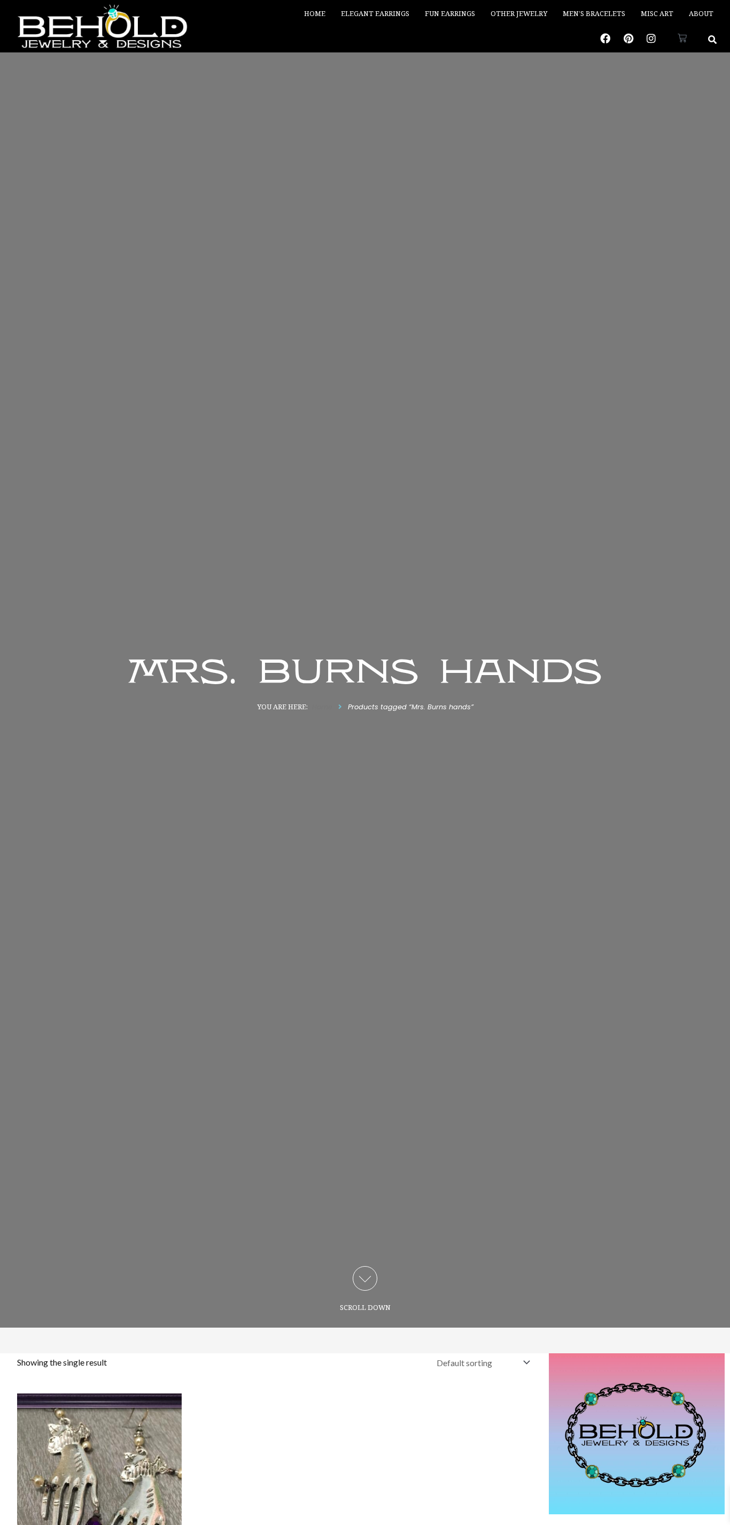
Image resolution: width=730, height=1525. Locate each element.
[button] (712, 39)
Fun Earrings (450, 13)
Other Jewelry (519, 13)
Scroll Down (365, 1307)
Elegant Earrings (375, 13)
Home (314, 13)
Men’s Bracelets (594, 13)
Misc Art (657, 13)
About (701, 13)
